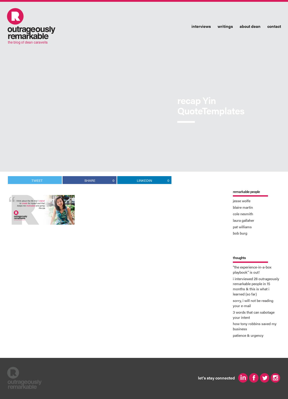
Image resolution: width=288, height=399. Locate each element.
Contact (274, 26)
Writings (225, 26)
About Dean (250, 26)
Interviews (201, 26)
